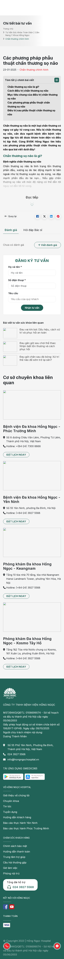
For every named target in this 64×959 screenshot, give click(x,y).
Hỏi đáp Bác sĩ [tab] (32, 230)
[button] (56, 80)
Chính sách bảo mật (15, 846)
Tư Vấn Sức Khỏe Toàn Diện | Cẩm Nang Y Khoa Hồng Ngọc (22, 33)
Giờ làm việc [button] (10, 867)
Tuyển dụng (10, 811)
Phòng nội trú (11, 873)
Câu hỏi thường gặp (14, 862)
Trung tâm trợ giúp (14, 856)
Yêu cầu (13, 293)
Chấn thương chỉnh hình (34, 69)
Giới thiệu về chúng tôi (16, 795)
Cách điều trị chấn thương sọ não (28, 90)
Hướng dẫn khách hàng (17, 817)
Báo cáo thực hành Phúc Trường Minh (26, 828)
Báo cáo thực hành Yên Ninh (20, 822)
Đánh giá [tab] (11, 230)
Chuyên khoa (11, 801)
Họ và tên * (15, 266)
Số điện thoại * (17, 280)
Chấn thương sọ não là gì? (23, 86)
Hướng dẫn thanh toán (16, 851)
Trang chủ (8, 28)
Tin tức (7, 806)
